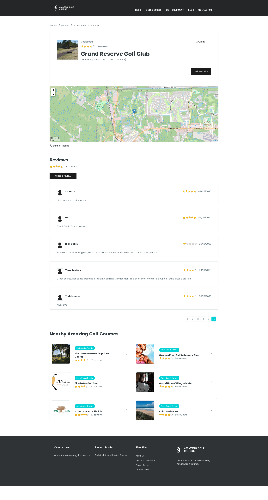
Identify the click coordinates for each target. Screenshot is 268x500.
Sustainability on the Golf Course (111, 455)
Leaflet (215, 141)
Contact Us (205, 10)
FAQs (191, 10)
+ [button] (53, 90)
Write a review (63, 175)
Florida (53, 25)
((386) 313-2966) (116, 59)
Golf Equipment (175, 10)
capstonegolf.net (90, 59)
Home (138, 10)
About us (140, 455)
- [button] (53, 94)
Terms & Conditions (145, 460)
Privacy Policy (142, 465)
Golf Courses (153, 10)
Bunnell (65, 25)
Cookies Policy (142, 469)
